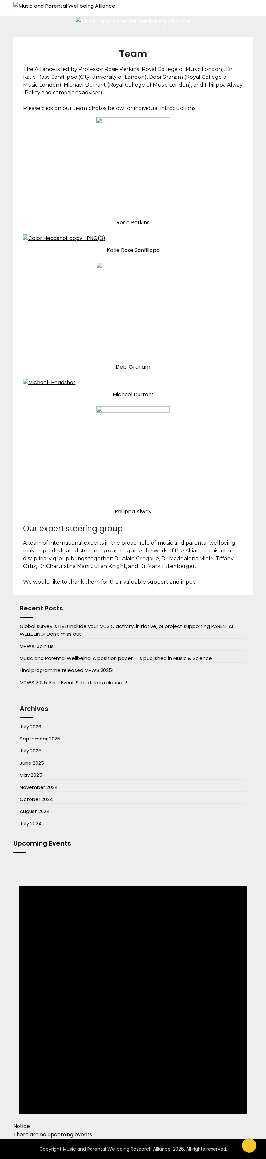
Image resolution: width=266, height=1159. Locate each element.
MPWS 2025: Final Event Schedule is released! (73, 682)
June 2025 (32, 763)
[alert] (133, 998)
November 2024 (39, 787)
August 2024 (35, 811)
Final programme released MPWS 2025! (66, 670)
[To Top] (249, 1145)
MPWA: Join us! (37, 646)
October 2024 (36, 799)
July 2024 (31, 823)
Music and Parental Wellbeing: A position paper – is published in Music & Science (116, 658)
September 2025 (40, 738)
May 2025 (31, 775)
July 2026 (30, 726)
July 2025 (31, 750)
